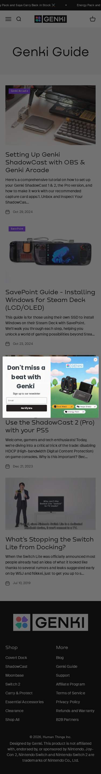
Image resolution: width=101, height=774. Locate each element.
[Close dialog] (95, 359)
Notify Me (26, 407)
